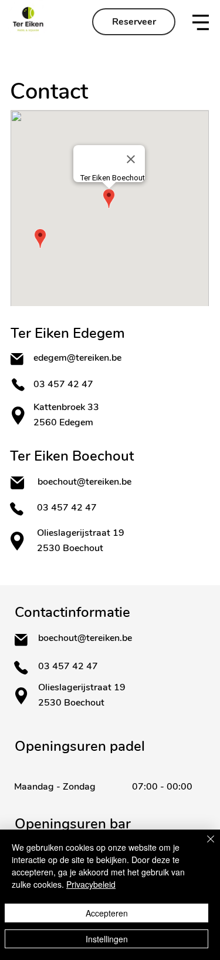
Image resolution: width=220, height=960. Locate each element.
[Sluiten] (203, 846)
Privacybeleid (91, 884)
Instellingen (107, 939)
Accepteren (107, 913)
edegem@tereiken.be (77, 357)
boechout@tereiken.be (84, 481)
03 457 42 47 (64, 384)
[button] (200, 22)
